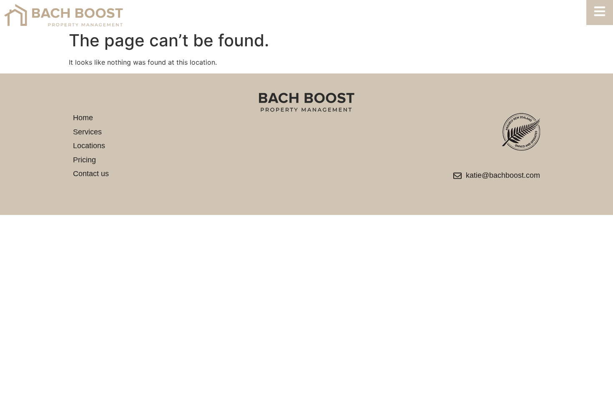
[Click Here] (599, 12)
